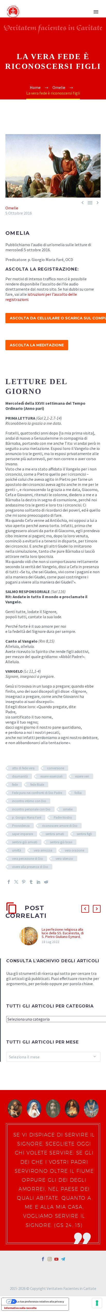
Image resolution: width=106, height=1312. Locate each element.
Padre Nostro (63, 817)
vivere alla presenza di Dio (30, 867)
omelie (68, 809)
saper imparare (22, 834)
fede (15, 784)
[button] (85, 909)
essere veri (82, 776)
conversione (55, 768)
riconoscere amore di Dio (59, 826)
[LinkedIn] (39, 882)
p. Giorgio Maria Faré (26, 817)
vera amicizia (43, 850)
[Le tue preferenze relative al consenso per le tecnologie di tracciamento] (97, 1303)
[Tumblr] (31, 882)
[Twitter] (16, 882)
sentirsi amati (55, 834)
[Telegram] (63, 1259)
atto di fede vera (23, 768)
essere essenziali (51, 776)
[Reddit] (46, 882)
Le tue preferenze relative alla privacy (40, 1301)
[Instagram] (50, 1259)
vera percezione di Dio (27, 858)
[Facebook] (9, 882)
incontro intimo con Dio (29, 801)
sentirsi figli (84, 834)
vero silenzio (64, 858)
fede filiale (37, 784)
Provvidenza (21, 826)
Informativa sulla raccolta (20, 1307)
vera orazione (74, 850)
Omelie (11, 207)
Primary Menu (96, 12)
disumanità (20, 776)
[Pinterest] (24, 882)
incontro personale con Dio (31, 809)
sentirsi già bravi (61, 842)
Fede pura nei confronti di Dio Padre (37, 793)
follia (78, 793)
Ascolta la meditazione (37, 345)
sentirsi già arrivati (24, 842)
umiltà (16, 850)
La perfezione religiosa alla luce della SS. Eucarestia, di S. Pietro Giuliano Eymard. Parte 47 (63, 935)
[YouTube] (56, 1259)
